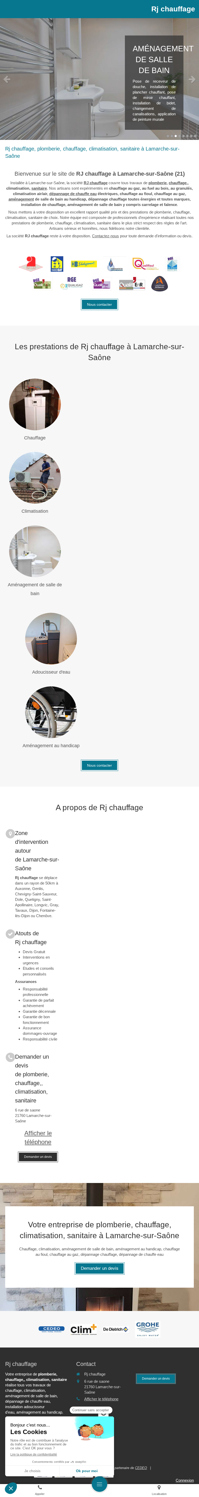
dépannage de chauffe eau (73, 193)
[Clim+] (84, 1329)
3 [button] (175, 136)
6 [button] (187, 136)
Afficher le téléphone (38, 1137)
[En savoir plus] (35, 404)
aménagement (21, 199)
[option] (99, 79)
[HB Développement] (84, 264)
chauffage (178, 183)
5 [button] (183, 136)
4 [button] (179, 136)
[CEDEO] (52, 1329)
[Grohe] (147, 1329)
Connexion (185, 1480)
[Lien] (159, 283)
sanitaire (39, 188)
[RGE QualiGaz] (72, 283)
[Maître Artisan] (31, 264)
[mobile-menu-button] (99, 1484)
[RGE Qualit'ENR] (132, 283)
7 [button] (191, 136)
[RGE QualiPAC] (102, 283)
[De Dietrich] (116, 1329)
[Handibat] (57, 264)
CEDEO (141, 1468)
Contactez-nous (105, 236)
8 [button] (195, 136)
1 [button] (168, 136)
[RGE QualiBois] (42, 283)
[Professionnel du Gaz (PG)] (114, 264)
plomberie (157, 183)
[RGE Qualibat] (172, 264)
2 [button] (171, 136)
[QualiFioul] (146, 264)
